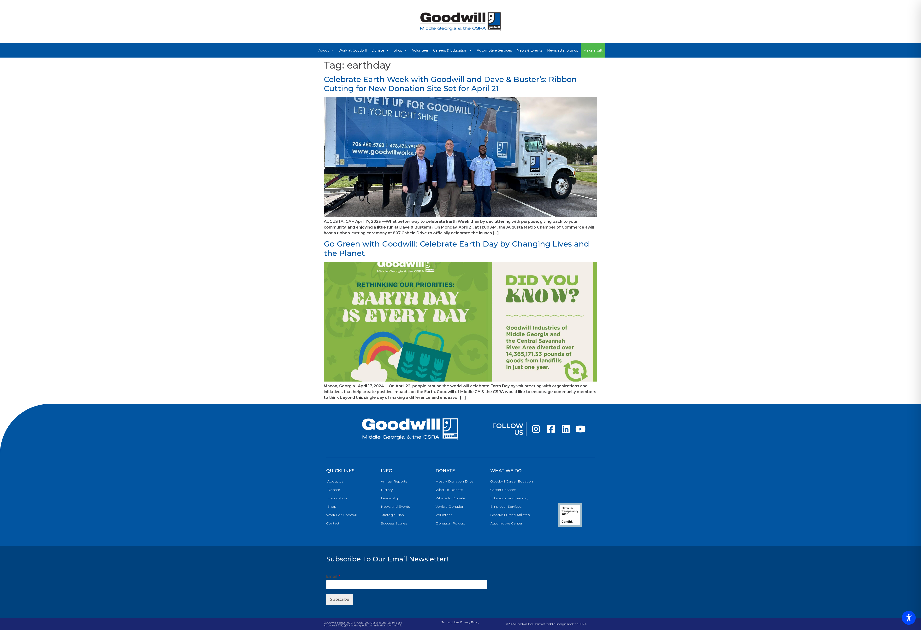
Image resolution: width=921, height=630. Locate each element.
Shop (398, 50)
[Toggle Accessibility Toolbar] (908, 617)
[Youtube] (580, 429)
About (324, 50)
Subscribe (339, 599)
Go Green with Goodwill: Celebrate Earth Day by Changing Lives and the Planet (456, 248)
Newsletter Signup (563, 50)
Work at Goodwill (352, 50)
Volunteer (420, 50)
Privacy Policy (469, 622)
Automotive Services (494, 50)
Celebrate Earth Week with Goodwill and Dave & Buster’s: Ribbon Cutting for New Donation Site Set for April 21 (450, 84)
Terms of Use (450, 622)
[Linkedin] (565, 429)
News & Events (529, 50)
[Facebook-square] (550, 429)
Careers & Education (450, 50)
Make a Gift (592, 50)
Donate (378, 50)
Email (333, 576)
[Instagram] (535, 429)
